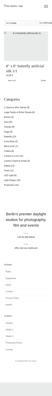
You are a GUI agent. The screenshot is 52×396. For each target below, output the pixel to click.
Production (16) (11, 185)
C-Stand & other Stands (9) (16, 107)
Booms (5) (9, 117)
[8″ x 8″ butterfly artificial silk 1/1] (26, 46)
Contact (9, 291)
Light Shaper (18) (12, 180)
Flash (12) (9, 170)
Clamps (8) (9, 127)
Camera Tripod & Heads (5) (17, 161)
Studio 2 (9, 329)
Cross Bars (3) (11, 141)
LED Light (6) (10, 175)
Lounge (9, 349)
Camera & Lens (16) (13, 156)
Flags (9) (8, 132)
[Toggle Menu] (46, 6)
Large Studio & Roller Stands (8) (19, 112)
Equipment (11, 278)
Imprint (9, 305)
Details (43, 80)
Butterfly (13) (10, 136)
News (8, 285)
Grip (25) (8, 122)
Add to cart (12, 80)
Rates (8, 271)
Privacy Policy (12, 298)
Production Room (14, 343)
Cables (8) (9, 151)
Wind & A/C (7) (11, 146)
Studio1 (9, 323)
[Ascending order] (34, 23)
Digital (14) (9, 166)
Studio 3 (9, 336)
